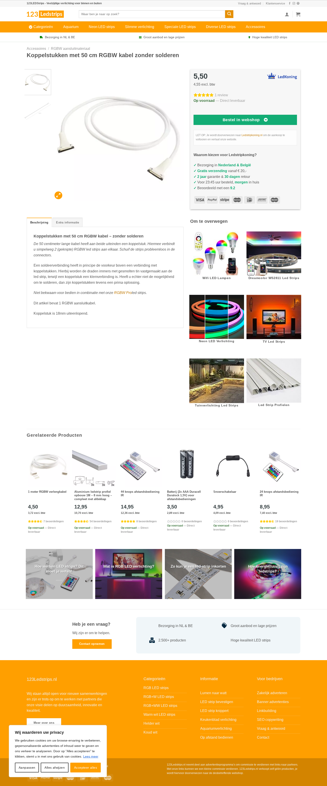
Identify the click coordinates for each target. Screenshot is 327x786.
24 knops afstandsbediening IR (279, 493)
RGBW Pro (123, 293)
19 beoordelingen (286, 521)
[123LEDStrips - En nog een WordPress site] (49, 14)
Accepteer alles (85, 767)
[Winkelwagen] (298, 14)
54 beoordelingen (100, 521)
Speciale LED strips (180, 27)
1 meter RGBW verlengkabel (47, 491)
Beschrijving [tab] (39, 222)
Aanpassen (27, 767)
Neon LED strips (102, 27)
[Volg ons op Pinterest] (298, 3)
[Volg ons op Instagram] (294, 3)
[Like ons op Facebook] (289, 3)
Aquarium (71, 27)
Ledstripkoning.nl (252, 135)
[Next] (176, 135)
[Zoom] (58, 195)
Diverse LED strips (221, 27)
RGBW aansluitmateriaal (70, 48)
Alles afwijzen (54, 767)
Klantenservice (275, 3)
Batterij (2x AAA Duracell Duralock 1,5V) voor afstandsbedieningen (184, 495)
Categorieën (43, 27)
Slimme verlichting (139, 27)
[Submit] (229, 14)
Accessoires (255, 27)
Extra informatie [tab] (67, 222)
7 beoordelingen (53, 521)
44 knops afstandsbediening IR (140, 493)
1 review (221, 95)
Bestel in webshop (241, 120)
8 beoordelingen (146, 521)
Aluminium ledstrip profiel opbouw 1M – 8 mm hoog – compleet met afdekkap (93, 495)
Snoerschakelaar (224, 491)
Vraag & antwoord (249, 3)
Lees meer (90, 756)
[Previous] (61, 135)
